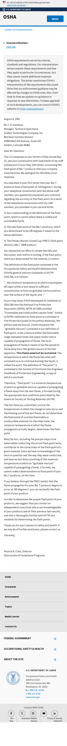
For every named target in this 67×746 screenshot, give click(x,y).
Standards (10, 586)
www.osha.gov (33, 697)
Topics (8, 606)
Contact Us (11, 626)
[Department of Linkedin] (54, 713)
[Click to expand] (33, 3)
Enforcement (12, 596)
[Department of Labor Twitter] (22, 713)
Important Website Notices (29, 719)
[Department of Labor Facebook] (11, 713)
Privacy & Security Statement (54, 719)
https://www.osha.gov (31, 108)
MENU (55, 18)
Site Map (11, 719)
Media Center (12, 616)
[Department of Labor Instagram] (33, 713)
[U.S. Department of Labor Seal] (13, 677)
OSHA (9, 16)
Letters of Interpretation (18, 29)
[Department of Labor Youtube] (44, 713)
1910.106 (10, 47)
